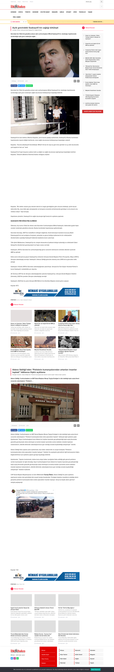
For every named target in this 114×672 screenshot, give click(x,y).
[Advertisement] (45, 180)
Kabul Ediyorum (95, 669)
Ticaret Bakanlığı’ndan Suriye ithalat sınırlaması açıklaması (19, 635)
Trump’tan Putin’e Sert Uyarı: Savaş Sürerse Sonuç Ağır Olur (69, 324)
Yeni (23, 584)
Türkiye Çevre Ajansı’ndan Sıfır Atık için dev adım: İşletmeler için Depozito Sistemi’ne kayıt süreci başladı (58, 22)
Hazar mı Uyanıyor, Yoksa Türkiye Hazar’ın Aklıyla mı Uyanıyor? (21, 324)
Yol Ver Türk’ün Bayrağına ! (66, 608)
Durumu (18, 299)
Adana (17, 584)
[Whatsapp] (17, 658)
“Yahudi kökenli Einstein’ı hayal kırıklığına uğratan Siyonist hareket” (67, 351)
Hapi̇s (21, 299)
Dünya (18, 30)
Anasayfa (14, 30)
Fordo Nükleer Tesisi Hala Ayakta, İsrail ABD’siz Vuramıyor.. (21, 350)
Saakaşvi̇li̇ (25, 299)
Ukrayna (30, 299)
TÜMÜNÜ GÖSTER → (98, 21)
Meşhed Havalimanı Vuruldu (42, 350)
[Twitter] (12, 658)
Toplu (21, 584)
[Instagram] (15, 658)
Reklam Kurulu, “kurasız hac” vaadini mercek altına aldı (43, 635)
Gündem (19, 374)
